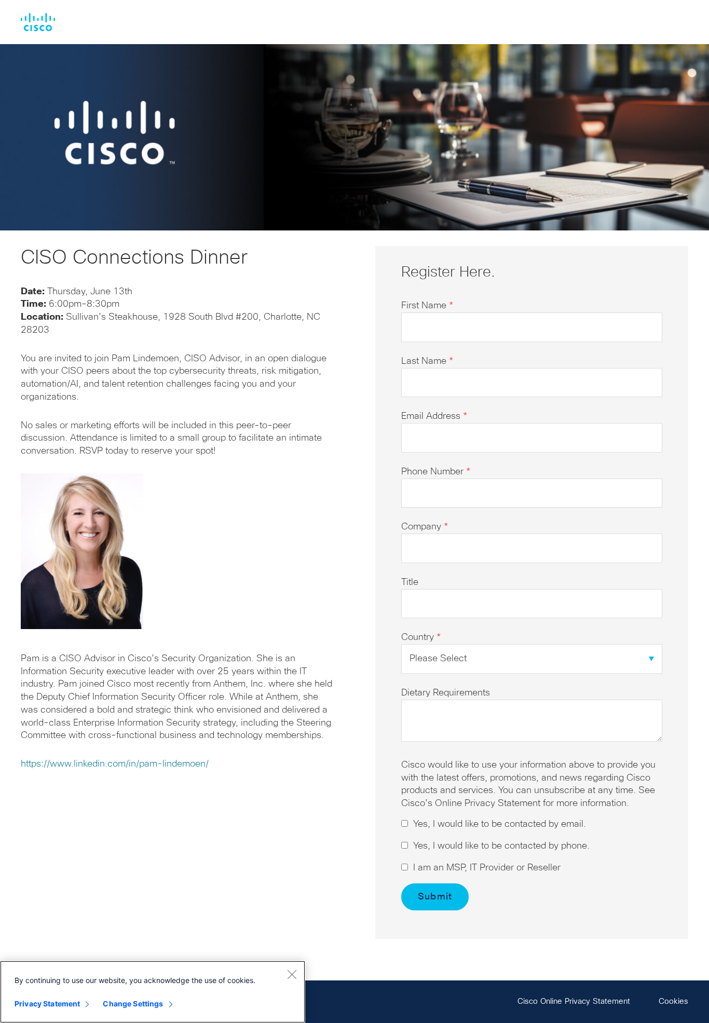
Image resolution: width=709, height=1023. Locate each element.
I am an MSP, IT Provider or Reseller (487, 867)
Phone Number (435, 471)
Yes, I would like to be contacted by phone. (501, 846)
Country (421, 637)
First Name (427, 305)
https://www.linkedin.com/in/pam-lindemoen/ (115, 764)
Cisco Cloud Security (38, 22)
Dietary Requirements (445, 693)
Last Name (427, 361)
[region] (152, 992)
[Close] (292, 974)
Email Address (434, 416)
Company (424, 526)
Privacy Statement (47, 1003)
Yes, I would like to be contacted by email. (499, 824)
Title (409, 582)
